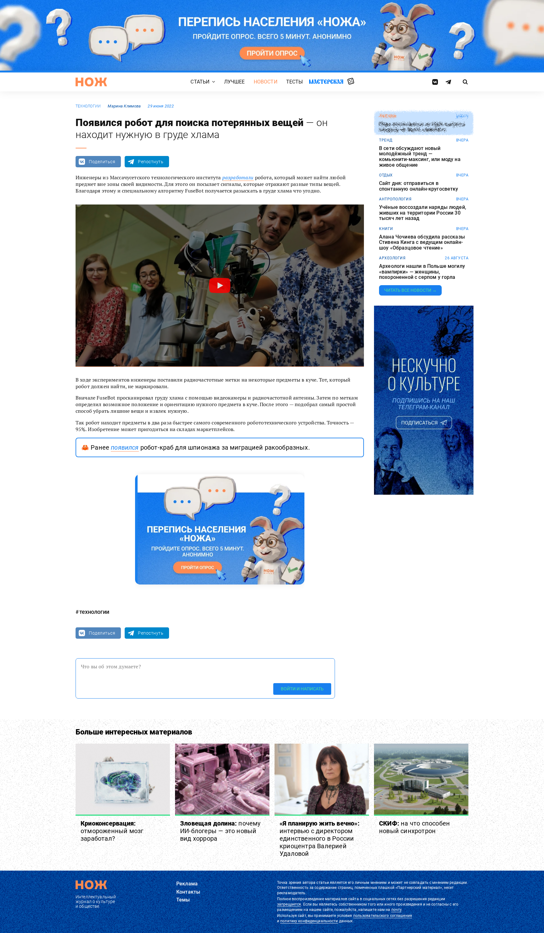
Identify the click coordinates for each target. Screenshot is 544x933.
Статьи (199, 82)
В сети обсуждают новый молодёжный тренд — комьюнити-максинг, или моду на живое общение (420, 157)
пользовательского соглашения (382, 915)
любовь (387, 116)
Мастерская (326, 81)
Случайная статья (351, 82)
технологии (88, 106)
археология (392, 258)
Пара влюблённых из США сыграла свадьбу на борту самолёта (422, 127)
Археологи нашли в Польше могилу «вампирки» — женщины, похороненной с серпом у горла (422, 271)
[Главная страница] (91, 82)
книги (386, 229)
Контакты (188, 892)
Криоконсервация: (112, 831)
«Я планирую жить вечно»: (320, 838)
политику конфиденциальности (309, 921)
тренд (386, 140)
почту (396, 909)
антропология (395, 199)
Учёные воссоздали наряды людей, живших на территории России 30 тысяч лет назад (422, 212)
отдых (386, 175)
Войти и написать (302, 688)
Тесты (294, 82)
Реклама (187, 884)
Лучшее (234, 82)
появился (125, 447)
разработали (238, 177)
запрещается (289, 904)
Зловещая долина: (220, 831)
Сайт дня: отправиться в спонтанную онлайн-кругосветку (418, 186)
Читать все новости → (410, 290)
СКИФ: (414, 827)
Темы (183, 900)
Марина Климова (124, 106)
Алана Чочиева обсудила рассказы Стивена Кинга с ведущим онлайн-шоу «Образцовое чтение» (422, 242)
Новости (265, 82)
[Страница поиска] (465, 81)
